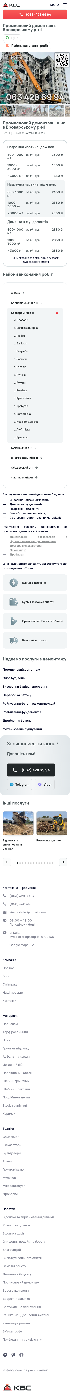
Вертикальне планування (22, 1307)
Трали (7, 1161)
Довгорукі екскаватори (26, 546)
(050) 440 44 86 (22, 904)
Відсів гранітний (15, 1105)
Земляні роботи (15, 1266)
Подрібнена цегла (16, 1097)
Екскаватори (12, 1145)
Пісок (7, 1040)
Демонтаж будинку (17, 1274)
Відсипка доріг (13, 1233)
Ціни (14, 38)
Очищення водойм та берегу (24, 1241)
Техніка (8, 1128)
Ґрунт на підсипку (16, 1048)
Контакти (9, 1001)
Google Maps (19, 945)
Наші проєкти (13, 992)
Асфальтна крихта (16, 1056)
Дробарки (17, 554)
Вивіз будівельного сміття (22, 1258)
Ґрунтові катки (13, 1169)
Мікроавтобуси (14, 1186)
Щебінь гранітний (16, 1081)
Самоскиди (17, 550)
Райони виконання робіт (29, 46)
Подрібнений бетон (17, 1073)
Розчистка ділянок (16, 1225)
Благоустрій (12, 1250)
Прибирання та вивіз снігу (22, 1339)
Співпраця (10, 984)
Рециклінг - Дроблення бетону (26, 1315)
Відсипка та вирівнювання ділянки (28, 1217)
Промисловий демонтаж (21, 1282)
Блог (6, 976)
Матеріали (11, 1016)
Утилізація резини (16, 1323)
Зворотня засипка (16, 1299)
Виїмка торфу (13, 1331)
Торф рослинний (15, 1032)
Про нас (8, 968)
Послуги (9, 1209)
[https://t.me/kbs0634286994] (5, 1354)
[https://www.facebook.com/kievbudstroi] (21, 1354)
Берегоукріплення (16, 1290)
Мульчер (9, 1177)
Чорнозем (10, 1024)
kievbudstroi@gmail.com (28, 912)
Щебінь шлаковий (16, 1089)
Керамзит (10, 1114)
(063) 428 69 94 (38, 14)
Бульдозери (12, 1153)
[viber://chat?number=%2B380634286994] (13, 1354)
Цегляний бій (13, 1065)
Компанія (9, 960)
